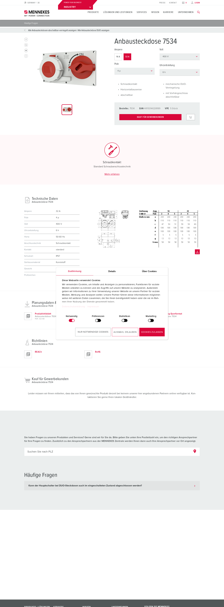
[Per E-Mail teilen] (26, 50)
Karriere (168, 12)
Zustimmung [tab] (74, 271)
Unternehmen (185, 12)
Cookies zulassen (152, 332)
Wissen (155, 12)
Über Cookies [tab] (149, 271)
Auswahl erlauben (125, 332)
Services (142, 12)
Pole (116, 64)
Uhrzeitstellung (167, 65)
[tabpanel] (67, 68)
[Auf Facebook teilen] (26, 39)
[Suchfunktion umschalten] (198, 12)
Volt (161, 49)
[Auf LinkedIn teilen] (26, 45)
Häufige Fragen (31, 23)
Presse (162, 3)
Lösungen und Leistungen (117, 12)
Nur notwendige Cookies (93, 332)
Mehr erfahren (112, 174)
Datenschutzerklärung (73, 306)
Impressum (93, 306)
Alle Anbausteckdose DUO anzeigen (93, 30)
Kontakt (173, 3)
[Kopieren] (26, 56)
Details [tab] (112, 271)
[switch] (98, 320)
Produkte (93, 12)
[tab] (67, 110)
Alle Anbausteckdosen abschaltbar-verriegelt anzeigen (52, 30)
